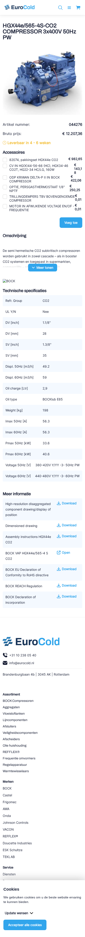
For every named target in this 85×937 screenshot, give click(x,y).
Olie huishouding (15, 745)
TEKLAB (9, 857)
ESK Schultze (12, 850)
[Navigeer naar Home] (31, 642)
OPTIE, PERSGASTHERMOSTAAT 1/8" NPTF (37, 189)
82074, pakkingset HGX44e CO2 (33, 160)
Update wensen (16, 913)
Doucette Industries (17, 843)
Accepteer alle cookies (25, 925)
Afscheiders (11, 739)
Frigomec (10, 802)
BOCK (7, 788)
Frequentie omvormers (19, 758)
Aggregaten (11, 707)
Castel (7, 795)
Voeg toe (71, 222)
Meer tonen (44, 267)
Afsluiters (9, 726)
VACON (8, 829)
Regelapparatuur (15, 764)
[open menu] (69, 8)
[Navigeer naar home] (19, 7)
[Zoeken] (60, 7)
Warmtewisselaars (16, 771)
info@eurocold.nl (21, 663)
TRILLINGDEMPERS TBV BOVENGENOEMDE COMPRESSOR (42, 198)
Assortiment (11, 694)
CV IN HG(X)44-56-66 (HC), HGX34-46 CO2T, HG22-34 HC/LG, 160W (38, 167)
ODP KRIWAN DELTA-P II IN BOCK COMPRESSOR (34, 179)
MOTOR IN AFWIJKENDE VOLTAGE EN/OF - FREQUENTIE (41, 208)
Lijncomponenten (15, 720)
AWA (6, 809)
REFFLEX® (11, 752)
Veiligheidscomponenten (20, 732)
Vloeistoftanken (14, 713)
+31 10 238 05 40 (22, 655)
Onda (7, 816)
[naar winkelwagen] (78, 7)
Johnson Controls (15, 822)
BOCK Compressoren (18, 701)
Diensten (9, 874)
